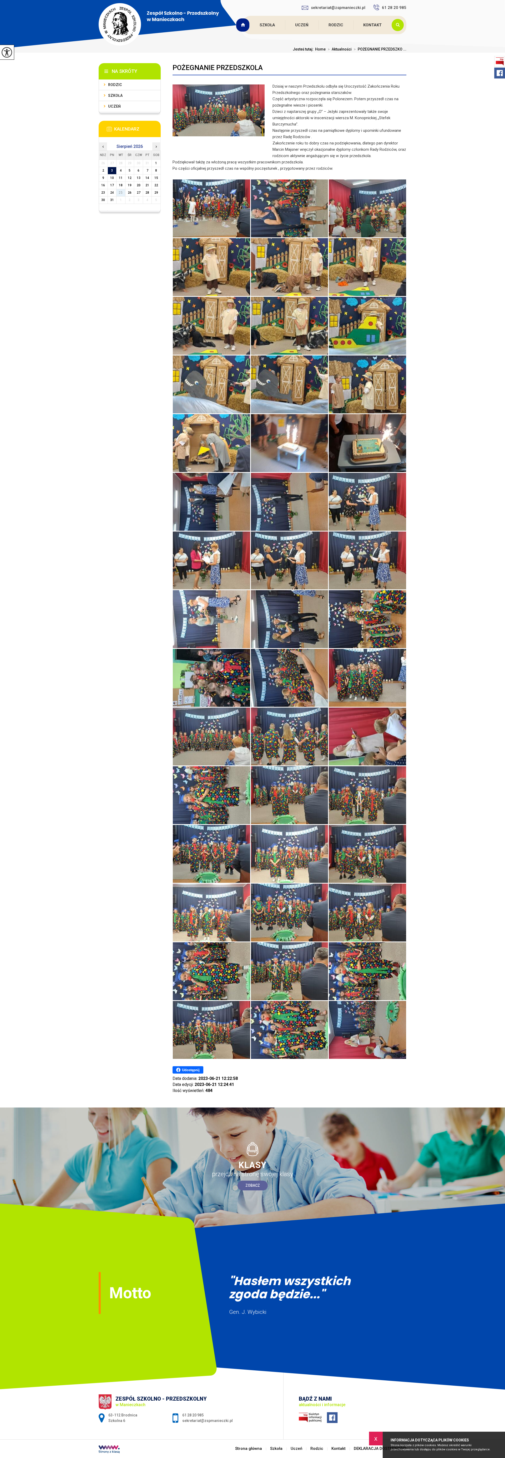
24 (112, 192)
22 (156, 185)
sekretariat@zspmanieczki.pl (338, 7)
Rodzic (336, 25)
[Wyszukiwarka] (399, 25)
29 (156, 192)
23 (103, 192)
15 (156, 178)
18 (121, 185)
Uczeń (302, 25)
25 (121, 192)
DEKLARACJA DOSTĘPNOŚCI (380, 1449)
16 (103, 185)
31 (112, 200)
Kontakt (372, 25)
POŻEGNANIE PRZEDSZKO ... (380, 49)
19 (130, 185)
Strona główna (243, 25)
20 (138, 185)
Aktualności (340, 49)
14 (147, 178)
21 (147, 185)
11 (121, 178)
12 (130, 178)
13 (138, 178)
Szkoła (267, 25)
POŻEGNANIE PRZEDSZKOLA (218, 68)
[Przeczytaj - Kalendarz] (138, 130)
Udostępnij (191, 1070)
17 (112, 185)
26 (130, 192)
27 (138, 192)
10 (112, 178)
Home (320, 49)
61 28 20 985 (394, 7)
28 (147, 192)
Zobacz (252, 1185)
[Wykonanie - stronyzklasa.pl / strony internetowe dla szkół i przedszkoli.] (109, 1449)
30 (103, 200)
